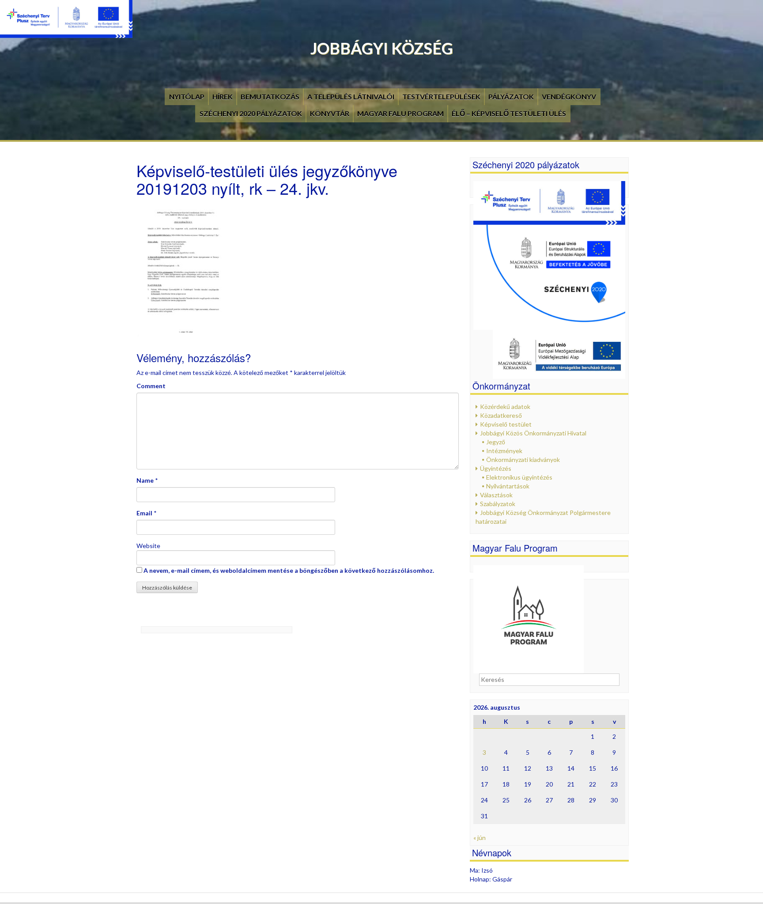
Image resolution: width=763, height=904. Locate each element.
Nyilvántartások (507, 486)
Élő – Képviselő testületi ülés (509, 113)
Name (145, 480)
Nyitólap (186, 96)
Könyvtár (329, 113)
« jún (479, 837)
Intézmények (504, 450)
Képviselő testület (506, 424)
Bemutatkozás (270, 96)
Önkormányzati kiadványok (523, 459)
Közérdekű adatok (505, 406)
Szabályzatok (497, 503)
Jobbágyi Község (381, 48)
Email (144, 513)
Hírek (222, 96)
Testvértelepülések (441, 96)
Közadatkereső (501, 415)
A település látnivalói (350, 96)
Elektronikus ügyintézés (519, 477)
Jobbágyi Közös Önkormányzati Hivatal (533, 433)
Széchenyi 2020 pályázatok (251, 113)
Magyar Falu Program (400, 113)
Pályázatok (511, 96)
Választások (496, 495)
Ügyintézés (495, 468)
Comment (151, 386)
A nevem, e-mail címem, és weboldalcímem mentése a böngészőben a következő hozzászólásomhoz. (289, 570)
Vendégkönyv (569, 96)
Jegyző (495, 442)
